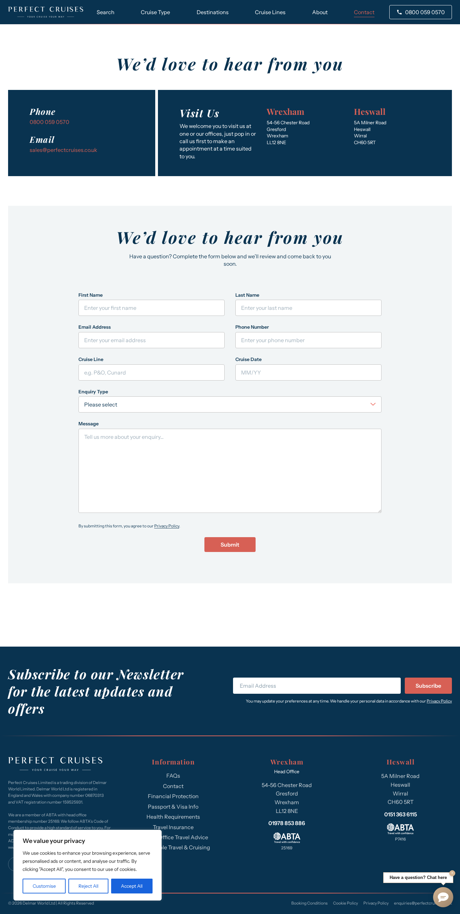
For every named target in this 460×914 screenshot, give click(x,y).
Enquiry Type (93, 392)
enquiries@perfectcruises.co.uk (423, 903)
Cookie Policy (345, 903)
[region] (87, 865)
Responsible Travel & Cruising (173, 847)
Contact (364, 12)
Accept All (131, 886)
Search (105, 12)
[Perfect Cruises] (55, 765)
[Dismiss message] (452, 873)
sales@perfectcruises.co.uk (63, 149)
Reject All (88, 886)
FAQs (173, 775)
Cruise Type (155, 12)
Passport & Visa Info (173, 806)
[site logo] (45, 12)
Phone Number (252, 327)
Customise (44, 886)
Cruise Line (90, 359)
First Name (90, 295)
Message (88, 424)
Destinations (213, 12)
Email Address (94, 327)
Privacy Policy (166, 525)
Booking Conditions (309, 903)
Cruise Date (248, 359)
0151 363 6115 (400, 814)
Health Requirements (173, 816)
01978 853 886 (286, 823)
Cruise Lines (270, 12)
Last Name (247, 295)
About (320, 12)
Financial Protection (173, 796)
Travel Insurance (173, 827)
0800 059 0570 (425, 12)
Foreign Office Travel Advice (173, 837)
